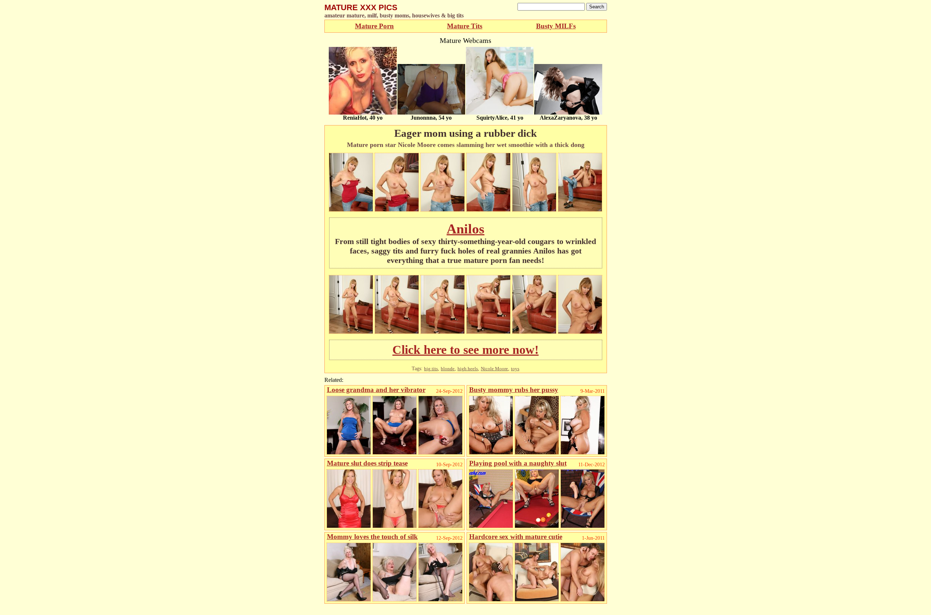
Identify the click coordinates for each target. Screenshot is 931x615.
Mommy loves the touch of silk (372, 536)
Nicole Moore (494, 368)
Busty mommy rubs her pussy (513, 390)
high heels (467, 368)
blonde (448, 368)
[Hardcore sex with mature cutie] (491, 599)
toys (515, 368)
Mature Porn (374, 26)
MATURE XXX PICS (360, 7)
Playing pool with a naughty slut (518, 463)
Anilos (465, 228)
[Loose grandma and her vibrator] (349, 453)
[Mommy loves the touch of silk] (349, 599)
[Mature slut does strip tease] (349, 526)
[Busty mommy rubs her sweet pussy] (491, 453)
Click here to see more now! (465, 349)
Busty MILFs (556, 26)
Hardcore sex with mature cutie (515, 536)
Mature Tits (464, 26)
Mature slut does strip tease (367, 463)
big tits (431, 368)
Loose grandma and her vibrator (376, 390)
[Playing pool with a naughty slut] (491, 526)
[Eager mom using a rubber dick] (351, 210)
